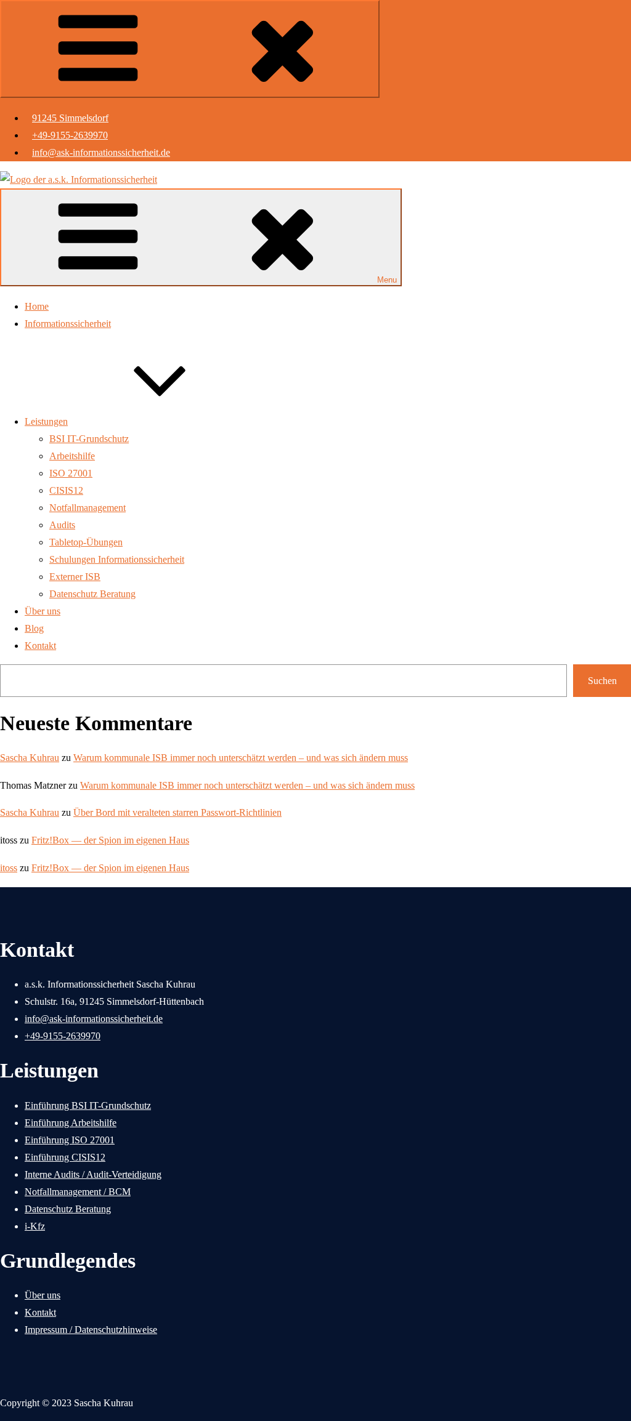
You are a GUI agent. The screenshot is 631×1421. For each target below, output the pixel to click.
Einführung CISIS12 (65, 1157)
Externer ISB (74, 576)
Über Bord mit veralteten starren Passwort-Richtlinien (177, 812)
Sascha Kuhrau (29, 757)
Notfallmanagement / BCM (78, 1191)
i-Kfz (35, 1226)
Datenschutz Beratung (92, 594)
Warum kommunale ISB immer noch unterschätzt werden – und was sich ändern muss (240, 757)
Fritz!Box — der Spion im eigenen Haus (110, 840)
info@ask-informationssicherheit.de (101, 152)
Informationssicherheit (68, 323)
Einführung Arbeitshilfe (70, 1122)
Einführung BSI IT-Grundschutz (88, 1105)
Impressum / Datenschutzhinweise (91, 1329)
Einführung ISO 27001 (70, 1140)
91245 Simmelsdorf (70, 118)
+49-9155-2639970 (70, 135)
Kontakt (40, 645)
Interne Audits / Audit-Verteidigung (93, 1174)
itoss (8, 868)
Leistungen (46, 421)
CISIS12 (66, 490)
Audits (62, 525)
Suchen (602, 680)
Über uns (42, 611)
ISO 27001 (70, 473)
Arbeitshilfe (72, 456)
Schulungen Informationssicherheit (116, 559)
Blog (34, 628)
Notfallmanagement (87, 507)
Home (37, 306)
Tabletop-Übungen (86, 542)
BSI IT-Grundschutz (89, 438)
